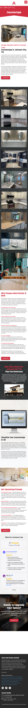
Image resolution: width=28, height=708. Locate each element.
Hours (12, 7)
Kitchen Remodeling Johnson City (8, 676)
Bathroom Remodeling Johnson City (12, 678)
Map (7, 7)
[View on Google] (4, 576)
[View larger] (14, 97)
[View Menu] (25, 2)
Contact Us (5, 77)
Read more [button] (8, 585)
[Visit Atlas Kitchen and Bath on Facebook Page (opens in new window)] (6, 688)
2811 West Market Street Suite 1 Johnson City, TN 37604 (13, 695)
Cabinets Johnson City (10, 681)
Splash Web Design (23, 704)
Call (3, 7)
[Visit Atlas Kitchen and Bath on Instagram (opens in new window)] (10, 688)
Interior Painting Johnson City (11, 684)
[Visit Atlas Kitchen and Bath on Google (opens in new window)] (3, 688)
